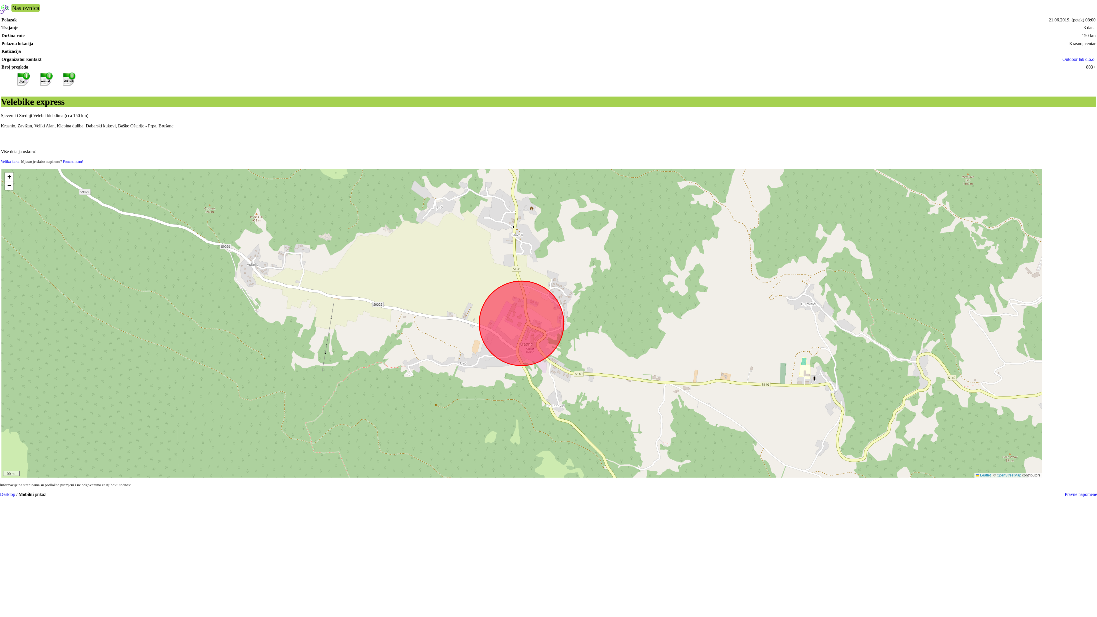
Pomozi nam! (73, 161)
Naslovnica (25, 8)
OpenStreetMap (1009, 474)
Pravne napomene (1081, 494)
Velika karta (10, 161)
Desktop (7, 494)
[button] (9, 177)
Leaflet (985, 474)
